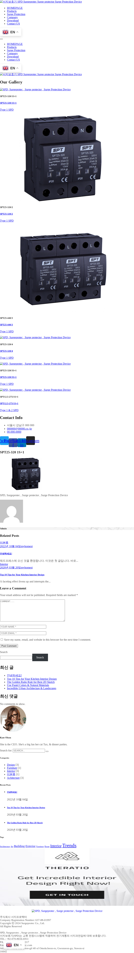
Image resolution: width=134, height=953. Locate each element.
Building (19, 846)
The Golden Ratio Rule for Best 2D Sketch (31, 682)
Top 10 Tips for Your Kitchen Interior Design (22, 574)
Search (4, 652)
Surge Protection (16, 14)
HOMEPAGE (15, 7)
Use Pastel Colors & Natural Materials (28, 685)
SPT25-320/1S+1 (8, 103)
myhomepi (27, 546)
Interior (4, 564)
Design (11, 764)
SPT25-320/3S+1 (8, 377)
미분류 (4, 542)
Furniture (12, 767)
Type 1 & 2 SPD (9, 410)
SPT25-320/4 (6, 351)
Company (12, 17)
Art (12, 846)
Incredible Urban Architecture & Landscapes (31, 688)
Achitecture (13, 777)
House (47, 846)
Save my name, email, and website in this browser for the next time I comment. (47, 639)
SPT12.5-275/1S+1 (9, 403)
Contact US (13, 23)
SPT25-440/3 (6, 324)
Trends (69, 845)
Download (13, 20)
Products (12, 11)
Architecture (5, 846)
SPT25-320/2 (6, 214)
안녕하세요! (6, 553)
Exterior (30, 846)
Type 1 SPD (7, 109)
